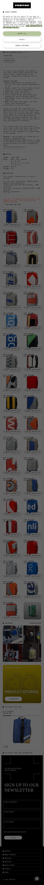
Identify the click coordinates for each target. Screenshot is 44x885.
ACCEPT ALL (22, 33)
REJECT (22, 39)
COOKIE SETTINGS (22, 45)
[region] (22, 25)
